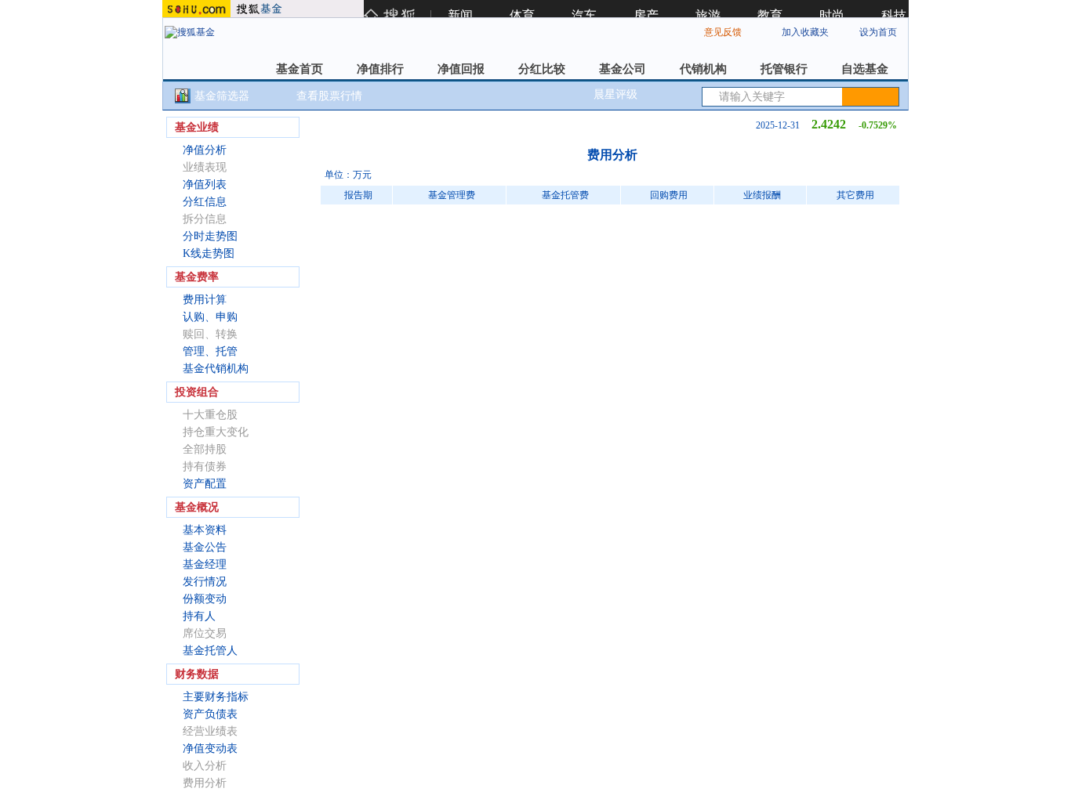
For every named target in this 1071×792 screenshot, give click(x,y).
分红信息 (205, 202)
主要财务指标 (216, 697)
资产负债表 (210, 714)
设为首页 (878, 32)
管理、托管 (210, 351)
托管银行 (784, 69)
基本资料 (205, 530)
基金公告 (205, 547)
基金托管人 (210, 650)
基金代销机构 (216, 368)
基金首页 (299, 69)
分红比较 (541, 69)
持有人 (199, 616)
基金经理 (205, 564)
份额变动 (205, 599)
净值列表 (205, 184)
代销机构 (703, 69)
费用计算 (205, 300)
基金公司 (622, 69)
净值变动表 (210, 748)
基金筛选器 (221, 96)
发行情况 (205, 582)
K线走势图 (208, 253)
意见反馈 (723, 32)
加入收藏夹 (805, 32)
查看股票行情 (329, 96)
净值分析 (205, 150)
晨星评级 (615, 94)
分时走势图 (210, 236)
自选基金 (864, 69)
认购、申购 (210, 317)
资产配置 (205, 484)
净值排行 (380, 69)
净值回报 (461, 69)
